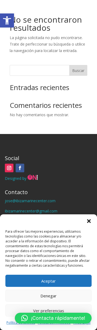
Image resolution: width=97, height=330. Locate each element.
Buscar (78, 70)
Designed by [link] (16, 178)
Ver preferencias (48, 310)
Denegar (48, 295)
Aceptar (48, 281)
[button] (89, 221)
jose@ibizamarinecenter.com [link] (30, 200)
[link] (7, 20)
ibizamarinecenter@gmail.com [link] (31, 211)
